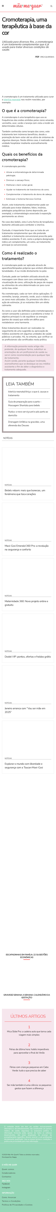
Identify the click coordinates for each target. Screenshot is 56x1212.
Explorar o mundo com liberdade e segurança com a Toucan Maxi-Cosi (24, 765)
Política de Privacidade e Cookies (17, 1205)
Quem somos (8, 1169)
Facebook (6, 1184)
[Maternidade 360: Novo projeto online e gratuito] (28, 574)
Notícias (8, 485)
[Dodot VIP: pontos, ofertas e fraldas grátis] (28, 630)
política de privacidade (12, 1141)
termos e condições (43, 1139)
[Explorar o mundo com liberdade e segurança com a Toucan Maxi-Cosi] (28, 737)
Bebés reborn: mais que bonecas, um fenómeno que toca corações (25, 492)
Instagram (6, 1187)
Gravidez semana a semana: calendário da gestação (27, 996)
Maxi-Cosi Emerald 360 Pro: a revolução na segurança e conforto (27, 547)
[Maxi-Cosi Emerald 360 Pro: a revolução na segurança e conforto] (28, 519)
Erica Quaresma (47, 57)
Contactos (6, 1176)
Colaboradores (8, 1173)
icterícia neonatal (12, 99)
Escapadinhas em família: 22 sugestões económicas (27, 956)
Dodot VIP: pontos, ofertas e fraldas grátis (28, 656)
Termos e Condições (11, 1201)
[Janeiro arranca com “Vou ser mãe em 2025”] (28, 681)
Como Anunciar (9, 1197)
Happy (14, 1157)
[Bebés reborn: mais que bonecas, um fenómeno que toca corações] (28, 463)
